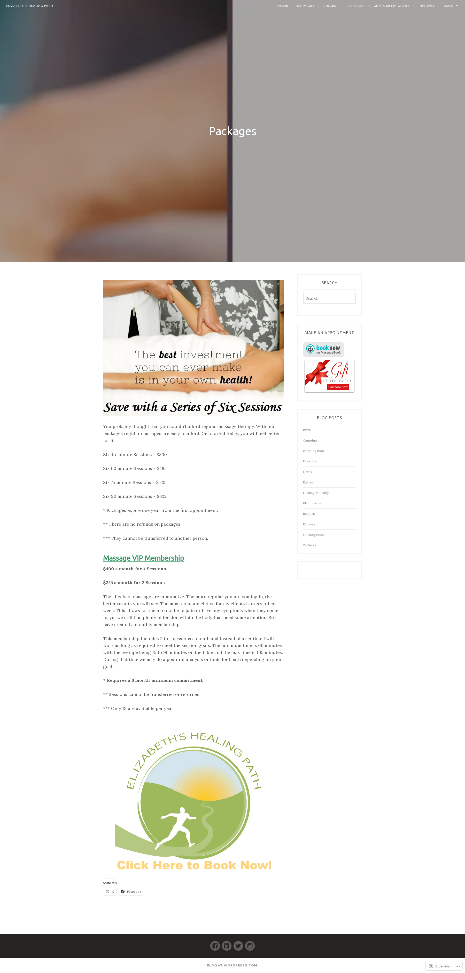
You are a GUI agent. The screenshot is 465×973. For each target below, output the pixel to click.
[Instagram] (250, 944)
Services (306, 6)
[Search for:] (329, 299)
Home (282, 6)
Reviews (426, 6)
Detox (307, 472)
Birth (307, 430)
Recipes (309, 514)
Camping (310, 440)
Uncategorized (314, 535)
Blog (448, 6)
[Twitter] (238, 944)
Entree (308, 482)
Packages (355, 6)
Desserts (310, 461)
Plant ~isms (312, 503)
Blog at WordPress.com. (232, 965)
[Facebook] (215, 944)
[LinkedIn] (227, 944)
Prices (330, 6)
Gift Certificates (391, 6)
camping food (313, 451)
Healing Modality (316, 493)
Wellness (309, 545)
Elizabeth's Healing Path (29, 5)
